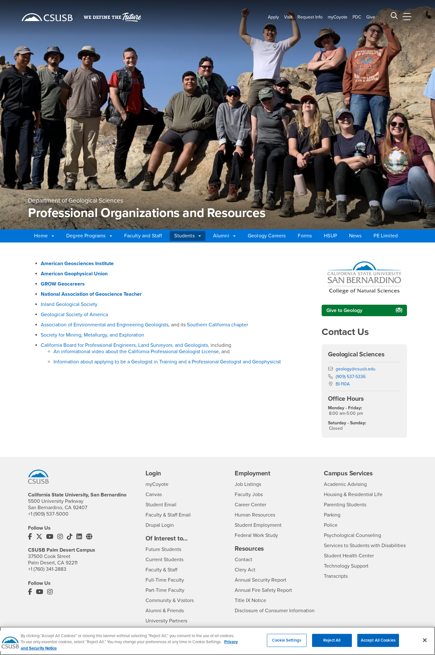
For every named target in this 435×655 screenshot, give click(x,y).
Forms (305, 236)
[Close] (425, 640)
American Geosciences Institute (77, 263)
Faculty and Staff (143, 236)
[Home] (47, 17)
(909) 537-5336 (351, 376)
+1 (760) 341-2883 (47, 569)
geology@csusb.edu (355, 369)
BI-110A (343, 384)
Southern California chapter (217, 325)
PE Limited (386, 236)
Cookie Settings (286, 640)
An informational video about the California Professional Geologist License (136, 351)
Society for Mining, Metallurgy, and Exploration (92, 335)
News (355, 236)
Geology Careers (267, 236)
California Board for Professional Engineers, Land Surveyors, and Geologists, (125, 345)
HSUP (330, 236)
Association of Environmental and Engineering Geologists (104, 325)
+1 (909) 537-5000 (48, 514)
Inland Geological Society (69, 304)
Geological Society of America (74, 314)
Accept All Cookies (378, 640)
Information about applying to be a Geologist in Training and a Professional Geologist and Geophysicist (167, 362)
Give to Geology (344, 310)
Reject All (331, 640)
